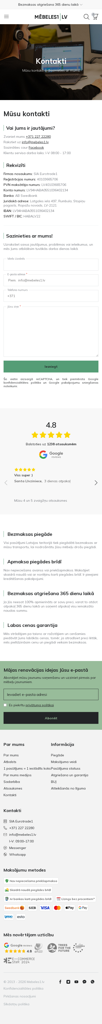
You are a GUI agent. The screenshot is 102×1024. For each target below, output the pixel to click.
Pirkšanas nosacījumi (20, 996)
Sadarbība (12, 782)
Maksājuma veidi (64, 762)
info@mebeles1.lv (35, 142)
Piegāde (57, 755)
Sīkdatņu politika (16, 1004)
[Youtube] (78, 982)
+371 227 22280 (38, 136)
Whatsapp (17, 854)
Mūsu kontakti (33, 70)
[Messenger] (86, 982)
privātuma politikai (40, 705)
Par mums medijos (18, 775)
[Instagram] (70, 982)
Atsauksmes (13, 788)
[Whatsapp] (94, 982)
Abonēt (51, 718)
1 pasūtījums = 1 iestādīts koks (27, 768)
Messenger (17, 848)
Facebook (36, 147)
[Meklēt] (86, 16)
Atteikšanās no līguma (68, 788)
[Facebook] (62, 982)
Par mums (11, 755)
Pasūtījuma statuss (65, 768)
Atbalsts (10, 762)
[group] (51, 474)
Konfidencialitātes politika (23, 988)
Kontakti (10, 795)
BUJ (53, 782)
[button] (51, 4)
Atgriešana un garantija (69, 775)
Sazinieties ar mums (64, 70)
